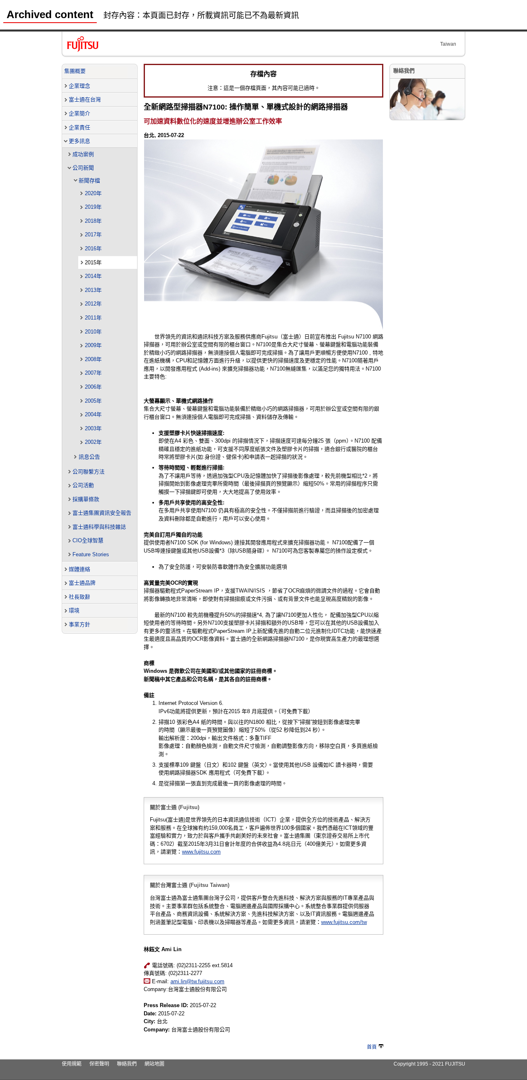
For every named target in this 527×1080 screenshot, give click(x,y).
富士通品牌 (82, 583)
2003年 (93, 428)
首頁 (372, 1047)
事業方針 (79, 624)
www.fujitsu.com (201, 852)
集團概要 (75, 71)
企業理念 (79, 86)
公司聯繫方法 (88, 472)
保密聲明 (99, 1064)
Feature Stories (90, 554)
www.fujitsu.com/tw (344, 922)
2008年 (93, 359)
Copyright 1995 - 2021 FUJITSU (429, 1064)
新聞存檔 (89, 180)
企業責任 (79, 127)
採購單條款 (85, 499)
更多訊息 (79, 141)
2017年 (93, 234)
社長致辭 (79, 597)
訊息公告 (89, 457)
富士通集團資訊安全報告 (101, 513)
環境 (74, 610)
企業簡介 (79, 113)
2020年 (93, 193)
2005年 (93, 401)
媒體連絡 (79, 569)
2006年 (93, 387)
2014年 (93, 276)
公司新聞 (83, 168)
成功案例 (83, 154)
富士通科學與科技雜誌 (99, 527)
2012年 (93, 304)
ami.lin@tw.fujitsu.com (197, 981)
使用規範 (72, 1064)
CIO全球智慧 (87, 540)
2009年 (93, 345)
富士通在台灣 (85, 99)
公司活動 (83, 485)
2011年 (93, 318)
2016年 (93, 248)
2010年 (93, 332)
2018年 (93, 221)
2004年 (93, 414)
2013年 (93, 290)
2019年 (93, 207)
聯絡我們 (127, 1064)
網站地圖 (154, 1064)
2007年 (93, 373)
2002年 (93, 442)
